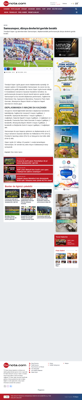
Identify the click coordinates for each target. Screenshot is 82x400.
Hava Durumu (35, 363)
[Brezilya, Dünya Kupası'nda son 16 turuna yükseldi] (12, 210)
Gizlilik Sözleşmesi (55, 365)
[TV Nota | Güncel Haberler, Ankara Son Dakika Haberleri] (15, 3)
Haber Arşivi (34, 372)
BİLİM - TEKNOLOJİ (10, 12)
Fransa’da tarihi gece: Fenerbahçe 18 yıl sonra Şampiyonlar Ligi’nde (12, 200)
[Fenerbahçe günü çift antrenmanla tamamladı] (44, 210)
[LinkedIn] (11, 386)
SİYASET (24, 9)
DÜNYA (38, 9)
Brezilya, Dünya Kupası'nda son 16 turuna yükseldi (10, 218)
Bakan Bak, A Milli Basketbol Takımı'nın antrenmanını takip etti (43, 200)
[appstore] (41, 390)
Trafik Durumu (35, 365)
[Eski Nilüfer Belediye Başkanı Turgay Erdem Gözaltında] (75, 262)
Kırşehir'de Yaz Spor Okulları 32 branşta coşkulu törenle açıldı (27, 218)
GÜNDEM (7, 9)
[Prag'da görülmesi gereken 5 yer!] (61, 256)
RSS (7, 397)
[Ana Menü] (76, 12)
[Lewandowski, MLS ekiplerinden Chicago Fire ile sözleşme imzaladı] (28, 193)
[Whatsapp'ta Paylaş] (11, 69)
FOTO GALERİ (15, 9)
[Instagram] (8, 386)
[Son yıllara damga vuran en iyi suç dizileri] (72, 256)
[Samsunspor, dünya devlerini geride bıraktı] (28, 52)
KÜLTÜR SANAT (57, 9)
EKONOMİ (31, 9)
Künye (51, 363)
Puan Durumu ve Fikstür (37, 367)
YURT (44, 9)
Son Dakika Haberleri (36, 370)
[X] (5, 386)
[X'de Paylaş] (8, 69)
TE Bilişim (75, 397)
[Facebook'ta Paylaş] (5, 69)
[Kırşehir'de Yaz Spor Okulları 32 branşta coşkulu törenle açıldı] (28, 210)
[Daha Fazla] (14, 69)
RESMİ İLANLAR (33, 12)
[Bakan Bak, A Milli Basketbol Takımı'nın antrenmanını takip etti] (44, 193)
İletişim (67, 363)
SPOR (49, 9)
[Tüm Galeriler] (76, 250)
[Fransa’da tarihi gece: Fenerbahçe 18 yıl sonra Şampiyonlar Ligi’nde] (12, 193)
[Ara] (76, 9)
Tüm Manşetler (35, 368)
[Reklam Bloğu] (66, 47)
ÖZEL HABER (22, 12)
